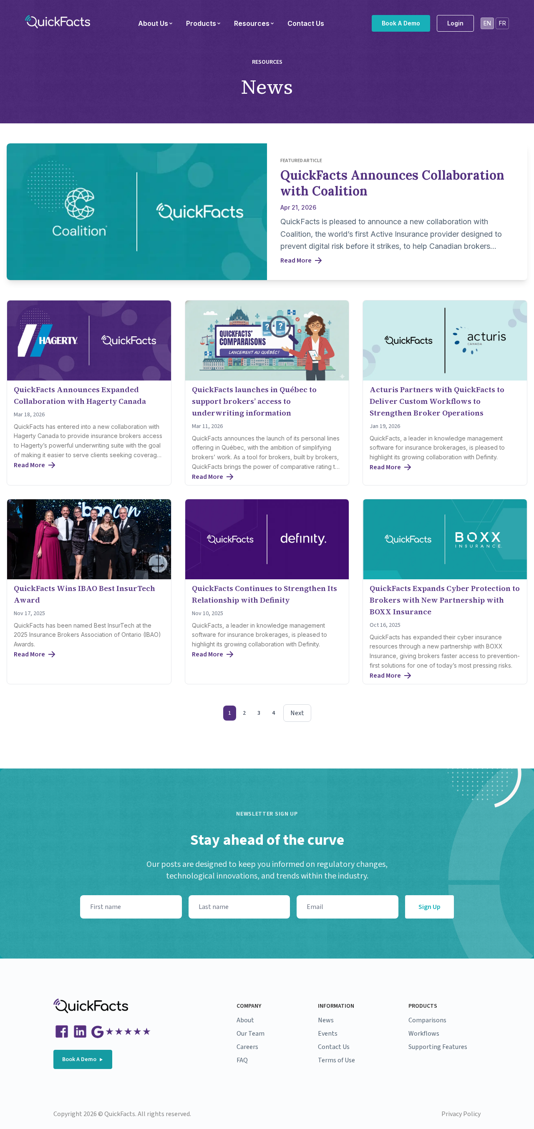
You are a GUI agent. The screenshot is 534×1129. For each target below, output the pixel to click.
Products (201, 23)
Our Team (250, 1033)
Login (455, 23)
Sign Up (429, 906)
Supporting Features (437, 1046)
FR (502, 23)
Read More (296, 260)
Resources (252, 23)
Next (297, 713)
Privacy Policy (461, 1114)
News (326, 1020)
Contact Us (305, 23)
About (245, 1020)
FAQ (242, 1060)
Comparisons (427, 1020)
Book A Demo (401, 23)
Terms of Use (336, 1060)
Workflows (423, 1033)
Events (328, 1033)
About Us (153, 23)
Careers (247, 1046)
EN (487, 23)
